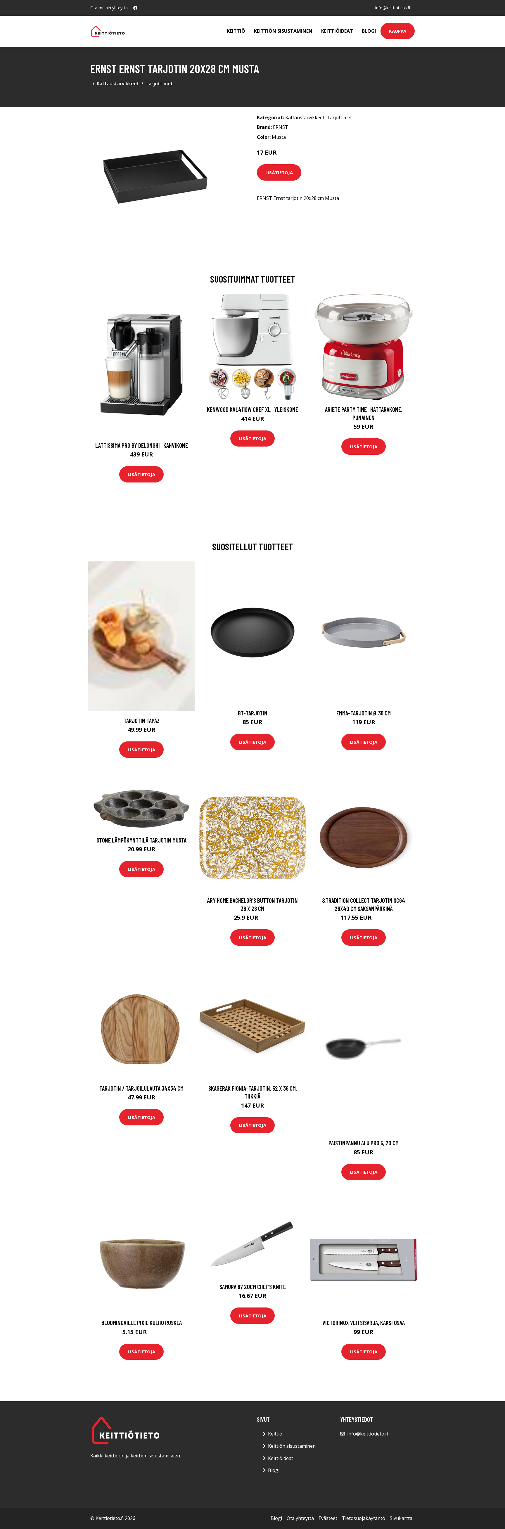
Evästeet (328, 1518)
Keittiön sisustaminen (283, 31)
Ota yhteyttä (300, 1518)
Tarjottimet (159, 83)
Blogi (369, 31)
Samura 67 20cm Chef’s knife (252, 1286)
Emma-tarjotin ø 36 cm (363, 713)
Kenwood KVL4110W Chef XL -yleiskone (252, 409)
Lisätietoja (279, 172)
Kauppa (397, 31)
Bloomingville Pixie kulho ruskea (141, 1322)
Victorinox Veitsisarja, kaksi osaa (363, 1322)
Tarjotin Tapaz (142, 720)
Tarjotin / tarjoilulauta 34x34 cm (141, 1088)
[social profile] (135, 7)
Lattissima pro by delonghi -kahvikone (141, 445)
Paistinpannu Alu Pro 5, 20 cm (363, 1142)
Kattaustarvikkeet (118, 83)
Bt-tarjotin (252, 713)
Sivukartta (401, 1518)
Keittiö (236, 31)
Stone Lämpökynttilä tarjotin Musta (141, 840)
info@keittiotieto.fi (392, 8)
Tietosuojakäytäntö (363, 1518)
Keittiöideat (337, 31)
